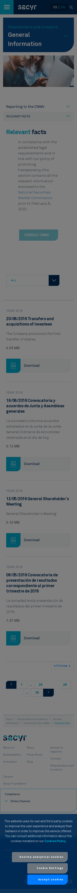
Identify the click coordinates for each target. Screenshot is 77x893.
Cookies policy (55, 841)
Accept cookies (50, 879)
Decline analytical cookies (41, 857)
